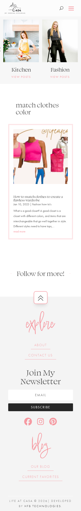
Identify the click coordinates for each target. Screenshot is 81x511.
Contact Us (40, 355)
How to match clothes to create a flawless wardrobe (38, 198)
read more (19, 231)
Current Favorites (40, 476)
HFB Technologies (42, 506)
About (40, 345)
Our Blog (40, 466)
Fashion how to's (41, 204)
